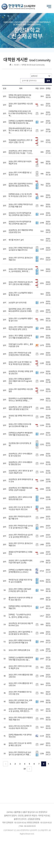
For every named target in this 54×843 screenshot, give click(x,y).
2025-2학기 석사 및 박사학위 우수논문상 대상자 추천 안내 (20, 508)
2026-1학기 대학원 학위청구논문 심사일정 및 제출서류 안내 (21, 249)
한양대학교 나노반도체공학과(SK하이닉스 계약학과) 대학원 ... (20, 400)
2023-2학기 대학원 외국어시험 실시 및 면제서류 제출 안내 (20, 642)
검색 (48, 80)
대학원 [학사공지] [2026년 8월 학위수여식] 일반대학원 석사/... (20, 96)
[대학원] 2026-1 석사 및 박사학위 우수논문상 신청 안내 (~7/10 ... (20, 196)
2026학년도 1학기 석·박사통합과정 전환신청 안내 (20, 463)
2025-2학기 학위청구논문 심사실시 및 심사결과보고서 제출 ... (21, 527)
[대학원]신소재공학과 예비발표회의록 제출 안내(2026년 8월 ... (21, 434)
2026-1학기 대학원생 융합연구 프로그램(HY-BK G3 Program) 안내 (20, 381)
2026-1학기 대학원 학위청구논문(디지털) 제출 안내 (21, 205)
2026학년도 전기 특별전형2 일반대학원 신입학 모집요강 (20, 489)
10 (25, 769)
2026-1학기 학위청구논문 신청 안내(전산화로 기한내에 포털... (20, 354)
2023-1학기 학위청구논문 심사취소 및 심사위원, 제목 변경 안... (21, 710)
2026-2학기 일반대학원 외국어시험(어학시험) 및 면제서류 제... (21, 185)
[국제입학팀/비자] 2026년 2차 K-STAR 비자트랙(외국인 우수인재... (20, 113)
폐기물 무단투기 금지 (16, 240)
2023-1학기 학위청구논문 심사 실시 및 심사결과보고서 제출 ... (20, 753)
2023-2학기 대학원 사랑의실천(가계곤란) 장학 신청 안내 (20, 590)
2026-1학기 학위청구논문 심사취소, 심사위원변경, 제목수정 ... (21, 270)
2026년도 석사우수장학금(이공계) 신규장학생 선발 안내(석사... (20, 214)
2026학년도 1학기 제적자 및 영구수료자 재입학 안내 (21, 472)
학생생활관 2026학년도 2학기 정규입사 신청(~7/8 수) (20, 141)
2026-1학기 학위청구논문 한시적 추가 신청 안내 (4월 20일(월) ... (21, 283)
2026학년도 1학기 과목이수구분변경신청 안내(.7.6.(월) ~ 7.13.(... (21, 152)
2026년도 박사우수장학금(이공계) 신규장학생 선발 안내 (20, 223)
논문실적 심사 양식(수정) (17, 303)
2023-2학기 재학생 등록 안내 (19, 650)
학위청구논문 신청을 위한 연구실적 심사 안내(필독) (20, 581)
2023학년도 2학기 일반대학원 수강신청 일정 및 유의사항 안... (20, 633)
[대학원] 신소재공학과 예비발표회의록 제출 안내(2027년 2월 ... (21, 122)
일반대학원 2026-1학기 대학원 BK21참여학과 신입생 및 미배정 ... (20, 311)
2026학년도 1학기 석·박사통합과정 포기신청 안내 (20, 455)
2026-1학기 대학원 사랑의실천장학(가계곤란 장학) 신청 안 (21, 328)
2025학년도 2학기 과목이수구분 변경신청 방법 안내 (20, 498)
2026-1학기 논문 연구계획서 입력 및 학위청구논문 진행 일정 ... (20, 363)
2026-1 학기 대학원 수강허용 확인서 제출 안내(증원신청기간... (20, 337)
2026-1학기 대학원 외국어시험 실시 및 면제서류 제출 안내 (20, 425)
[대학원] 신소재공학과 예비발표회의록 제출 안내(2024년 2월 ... (21, 659)
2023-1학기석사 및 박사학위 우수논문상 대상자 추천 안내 (20, 727)
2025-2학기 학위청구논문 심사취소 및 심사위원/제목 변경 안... (21, 536)
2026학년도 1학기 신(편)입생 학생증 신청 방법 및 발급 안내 (20, 408)
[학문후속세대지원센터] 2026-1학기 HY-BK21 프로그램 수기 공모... (20, 130)
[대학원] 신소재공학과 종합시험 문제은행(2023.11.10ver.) (20, 571)
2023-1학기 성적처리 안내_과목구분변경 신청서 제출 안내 (20, 701)
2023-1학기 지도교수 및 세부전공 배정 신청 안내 (20, 744)
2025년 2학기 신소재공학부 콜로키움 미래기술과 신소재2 (20, 562)
